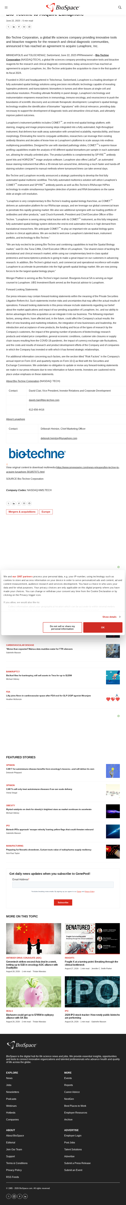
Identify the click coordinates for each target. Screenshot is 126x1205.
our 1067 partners (22, 576)
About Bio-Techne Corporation (22, 381)
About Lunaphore (15, 419)
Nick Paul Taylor (13, 853)
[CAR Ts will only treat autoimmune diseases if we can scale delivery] (113, 791)
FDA (8, 692)
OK (103, 627)
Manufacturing (14, 846)
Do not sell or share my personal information (62, 627)
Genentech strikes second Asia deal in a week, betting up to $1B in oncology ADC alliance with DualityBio (32, 964)
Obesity (10, 805)
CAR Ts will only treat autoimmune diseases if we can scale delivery (39, 789)
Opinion (10, 765)
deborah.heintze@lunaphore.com (59, 438)
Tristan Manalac (39, 971)
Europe (46, 511)
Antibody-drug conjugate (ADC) (23, 958)
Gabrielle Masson (13, 653)
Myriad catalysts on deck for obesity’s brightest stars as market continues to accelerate (48, 809)
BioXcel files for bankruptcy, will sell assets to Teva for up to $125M (39, 675)
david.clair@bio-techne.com (44, 400)
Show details (109, 617)
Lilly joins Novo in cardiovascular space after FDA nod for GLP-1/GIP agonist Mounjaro (48, 695)
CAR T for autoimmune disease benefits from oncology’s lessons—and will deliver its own (50, 769)
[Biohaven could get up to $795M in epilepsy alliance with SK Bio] (33, 991)
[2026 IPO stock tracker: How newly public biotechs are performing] (92, 991)
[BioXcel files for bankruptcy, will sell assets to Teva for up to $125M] (113, 677)
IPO (8, 826)
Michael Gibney (12, 679)
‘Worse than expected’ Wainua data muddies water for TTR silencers (39, 649)
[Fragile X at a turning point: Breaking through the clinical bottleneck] (92, 938)
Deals (9, 1011)
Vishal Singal (11, 793)
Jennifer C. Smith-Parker (101, 968)
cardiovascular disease (20, 645)
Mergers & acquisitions (22, 511)
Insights (69, 958)
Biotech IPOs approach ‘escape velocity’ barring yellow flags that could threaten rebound (49, 829)
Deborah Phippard (14, 773)
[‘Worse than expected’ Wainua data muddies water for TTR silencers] (113, 651)
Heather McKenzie (14, 699)
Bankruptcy (13, 672)
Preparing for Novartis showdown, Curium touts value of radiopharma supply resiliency (48, 849)
